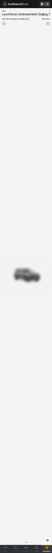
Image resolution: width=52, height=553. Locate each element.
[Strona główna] (15, 4)
